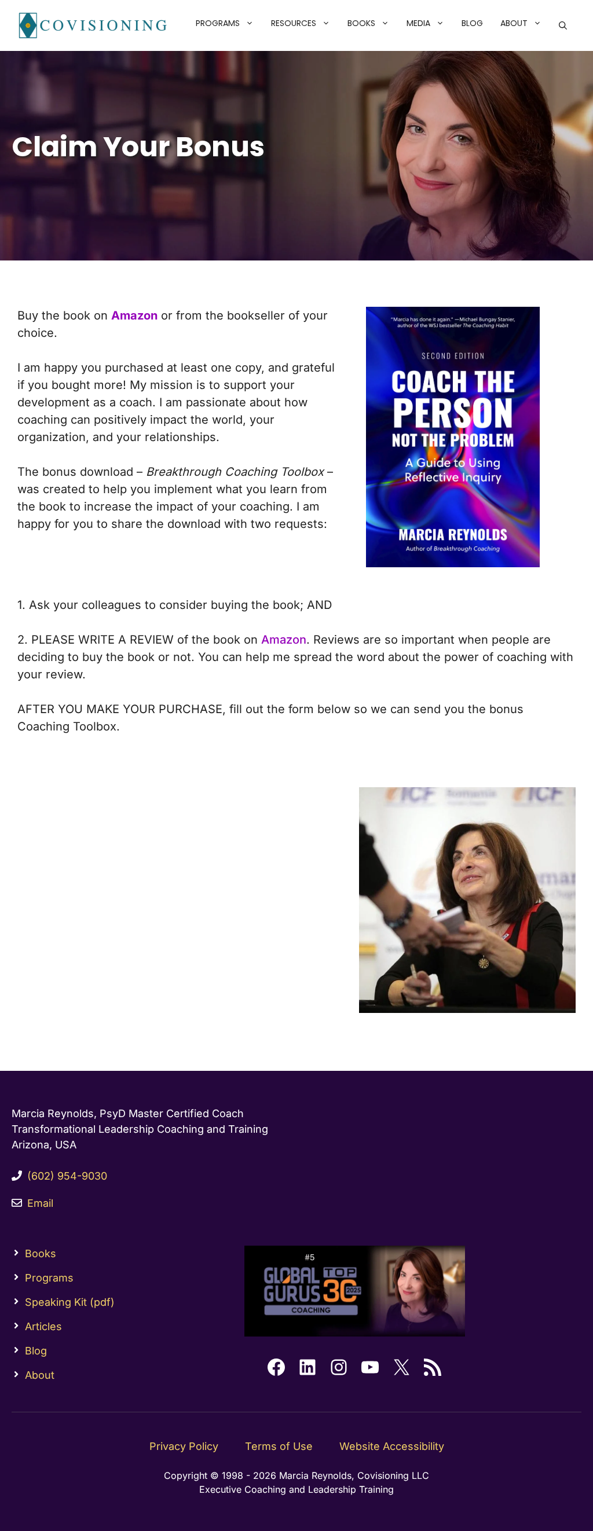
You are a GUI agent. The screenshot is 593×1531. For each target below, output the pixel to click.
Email (40, 1203)
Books (361, 23)
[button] (251, 23)
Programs (218, 23)
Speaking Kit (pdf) (70, 1302)
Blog (472, 23)
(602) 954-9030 (67, 1176)
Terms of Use (279, 1446)
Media (418, 23)
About (514, 23)
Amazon (283, 640)
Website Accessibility (391, 1446)
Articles (43, 1326)
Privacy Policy (183, 1446)
